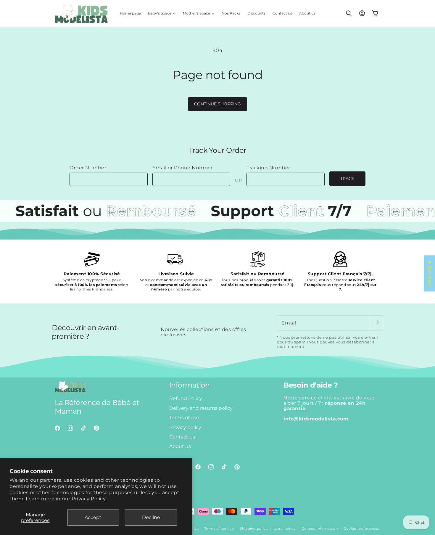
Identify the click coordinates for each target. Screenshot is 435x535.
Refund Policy (185, 398)
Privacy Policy (89, 499)
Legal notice (284, 528)
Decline (151, 517)
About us (180, 446)
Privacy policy (185, 427)
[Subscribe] (376, 323)
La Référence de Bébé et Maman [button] (97, 407)
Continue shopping (217, 104)
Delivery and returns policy (201, 408)
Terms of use (184, 417)
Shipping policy (254, 528)
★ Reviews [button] (429, 273)
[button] (161, 13)
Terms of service (219, 528)
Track (347, 178)
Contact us (182, 437)
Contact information (320, 528)
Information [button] (189, 385)
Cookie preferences (361, 528)
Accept (93, 517)
